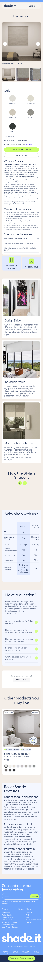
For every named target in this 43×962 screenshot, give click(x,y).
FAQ (27, 915)
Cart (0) (32, 6)
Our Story (29, 922)
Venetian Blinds (8, 925)
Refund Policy (15, 952)
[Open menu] (38, 6)
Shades (5, 909)
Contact (29, 913)
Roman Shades (7, 920)
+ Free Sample (9, 712)
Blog (27, 917)
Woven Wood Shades (10, 922)
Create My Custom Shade (21, 958)
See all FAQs (10, 613)
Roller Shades (7, 915)
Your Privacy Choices (10, 927)
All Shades (6, 913)
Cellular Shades (8, 917)
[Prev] (20, 483)
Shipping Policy (25, 952)
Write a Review (23, 680)
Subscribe (34, 896)
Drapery (22, 909)
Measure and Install (33, 920)
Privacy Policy (5, 952)
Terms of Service (36, 952)
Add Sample (21, 155)
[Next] (25, 483)
